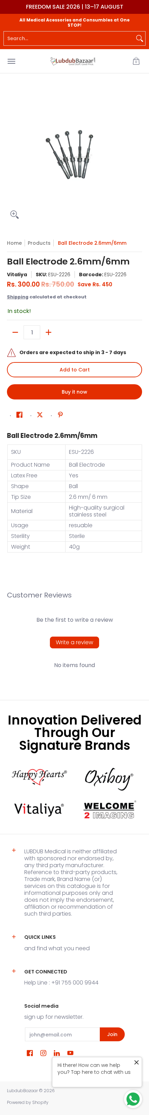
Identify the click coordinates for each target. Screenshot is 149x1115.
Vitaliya (17, 274)
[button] (136, 61)
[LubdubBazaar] (72, 61)
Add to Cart (75, 369)
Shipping (17, 297)
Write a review (74, 642)
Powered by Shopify (28, 1102)
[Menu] (11, 61)
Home (14, 243)
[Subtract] (15, 332)
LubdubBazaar (22, 1091)
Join (112, 1034)
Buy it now (74, 391)
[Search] (139, 38)
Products (39, 243)
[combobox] (69, 38)
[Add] (48, 332)
